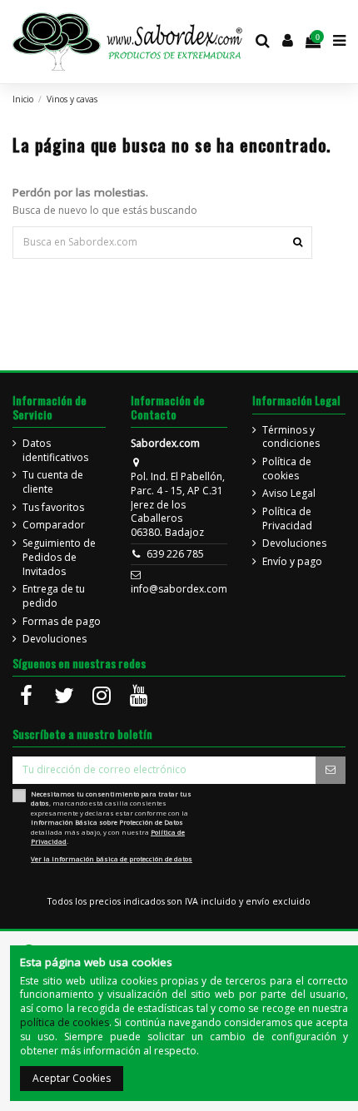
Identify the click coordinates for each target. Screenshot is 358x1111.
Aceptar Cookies (71, 1078)
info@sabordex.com (179, 589)
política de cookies (64, 1022)
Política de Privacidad (287, 519)
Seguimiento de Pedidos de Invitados (59, 557)
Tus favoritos (53, 507)
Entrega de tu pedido (53, 596)
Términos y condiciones (291, 437)
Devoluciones (54, 639)
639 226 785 (175, 554)
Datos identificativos (55, 450)
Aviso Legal (289, 493)
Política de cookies (286, 469)
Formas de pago (61, 621)
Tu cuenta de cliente (52, 482)
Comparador (53, 525)
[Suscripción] (331, 769)
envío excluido (278, 901)
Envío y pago (292, 561)
